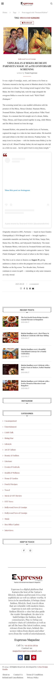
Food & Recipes (11, 484)
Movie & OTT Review (13, 495)
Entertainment (11, 426)
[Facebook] (24, 550)
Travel (7, 490)
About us (6, 674)
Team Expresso (31, 73)
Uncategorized (11, 421)
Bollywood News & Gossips (16, 507)
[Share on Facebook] (24, 288)
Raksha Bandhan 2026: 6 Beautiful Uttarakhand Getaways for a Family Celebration (33, 351)
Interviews (9, 530)
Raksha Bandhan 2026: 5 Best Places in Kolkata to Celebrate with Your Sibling (35, 334)
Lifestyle (8, 444)
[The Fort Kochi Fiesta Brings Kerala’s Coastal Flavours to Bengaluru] (10, 321)
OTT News (9, 501)
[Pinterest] (33, 657)
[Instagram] (30, 550)
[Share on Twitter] (27, 288)
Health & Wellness (12, 473)
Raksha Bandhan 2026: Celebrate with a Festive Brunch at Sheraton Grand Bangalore (35, 383)
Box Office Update (12, 524)
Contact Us (18, 674)
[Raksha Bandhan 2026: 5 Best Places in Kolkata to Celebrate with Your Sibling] (10, 337)
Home (5, 12)
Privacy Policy (33, 677)
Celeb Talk (9, 432)
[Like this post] (21, 288)
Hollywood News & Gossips (16, 513)
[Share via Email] (33, 288)
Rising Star (9, 438)
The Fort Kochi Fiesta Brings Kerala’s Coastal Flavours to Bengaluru (34, 318)
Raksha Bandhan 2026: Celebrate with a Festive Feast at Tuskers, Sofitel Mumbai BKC (35, 367)
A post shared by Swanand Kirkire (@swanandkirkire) (27, 224)
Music (7, 519)
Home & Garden (11, 478)
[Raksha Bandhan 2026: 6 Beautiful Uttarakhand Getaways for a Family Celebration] (10, 353)
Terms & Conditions (34, 674)
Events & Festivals (12, 467)
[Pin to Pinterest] (30, 288)
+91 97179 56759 (31, 645)
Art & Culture (10, 449)
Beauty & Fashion (12, 455)
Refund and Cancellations (12, 677)
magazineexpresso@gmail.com (27, 650)
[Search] (51, 4)
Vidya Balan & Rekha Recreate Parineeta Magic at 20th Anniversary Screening (27, 66)
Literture (8, 461)
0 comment (34, 284)
